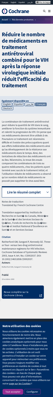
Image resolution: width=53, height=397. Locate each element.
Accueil (5, 19)
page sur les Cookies (19, 383)
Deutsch (7, 108)
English (13, 2)
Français (5, 2)
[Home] (16, 11)
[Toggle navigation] (49, 11)
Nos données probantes (22, 19)
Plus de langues (45, 2)
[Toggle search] (44, 11)
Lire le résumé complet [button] (24, 192)
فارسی (30, 2)
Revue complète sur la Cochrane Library (16, 293)
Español (22, 2)
